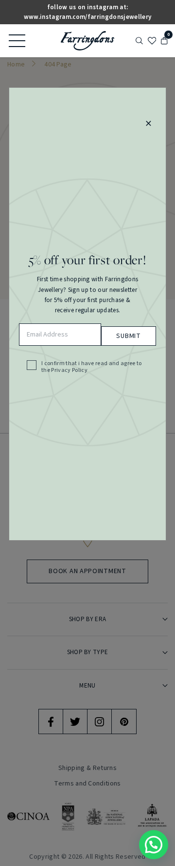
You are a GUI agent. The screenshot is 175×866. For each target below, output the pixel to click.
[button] (153, 844)
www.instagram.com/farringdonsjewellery (87, 17)
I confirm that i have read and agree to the (91, 367)
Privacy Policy (69, 370)
